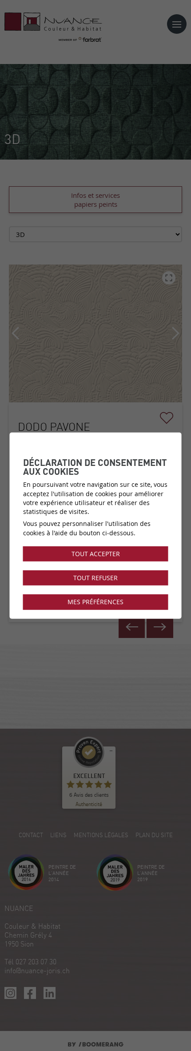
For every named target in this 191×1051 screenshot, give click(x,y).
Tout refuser (95, 578)
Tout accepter (96, 554)
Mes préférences (95, 602)
